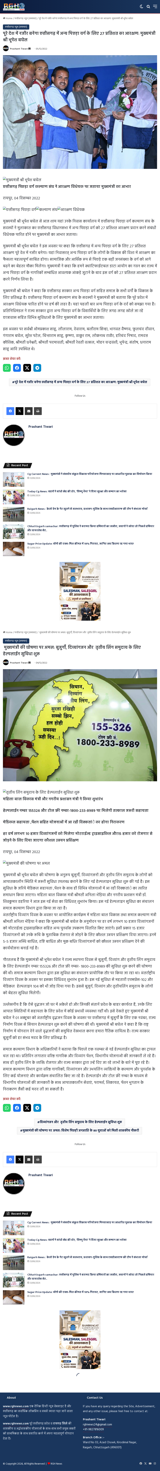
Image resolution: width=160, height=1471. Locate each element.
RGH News (56, 1464)
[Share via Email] (29, 411)
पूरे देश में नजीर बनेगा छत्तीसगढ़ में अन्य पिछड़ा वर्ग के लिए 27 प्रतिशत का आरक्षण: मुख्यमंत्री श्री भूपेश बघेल (81, 382)
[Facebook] (10, 411)
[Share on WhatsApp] (7, 368)
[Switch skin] (141, 8)
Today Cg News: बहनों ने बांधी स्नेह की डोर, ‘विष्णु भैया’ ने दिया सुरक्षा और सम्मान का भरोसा (77, 491)
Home (8, 18)
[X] (19, 411)
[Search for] (148, 8)
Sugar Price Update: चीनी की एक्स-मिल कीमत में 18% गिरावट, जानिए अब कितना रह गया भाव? (80, 544)
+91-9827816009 (93, 1429)
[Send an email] (29, 49)
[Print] (38, 411)
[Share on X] (27, 368)
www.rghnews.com (16, 1406)
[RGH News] (14, 7)
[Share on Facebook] (17, 368)
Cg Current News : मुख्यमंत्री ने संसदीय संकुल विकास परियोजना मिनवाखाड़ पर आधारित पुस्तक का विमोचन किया (89, 474)
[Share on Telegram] (37, 368)
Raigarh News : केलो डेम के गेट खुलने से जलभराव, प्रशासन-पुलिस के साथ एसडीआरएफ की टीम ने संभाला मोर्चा (87, 509)
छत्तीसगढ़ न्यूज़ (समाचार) (26, 18)
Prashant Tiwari (19, 49)
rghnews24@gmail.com (97, 1424)
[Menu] (155, 8)
